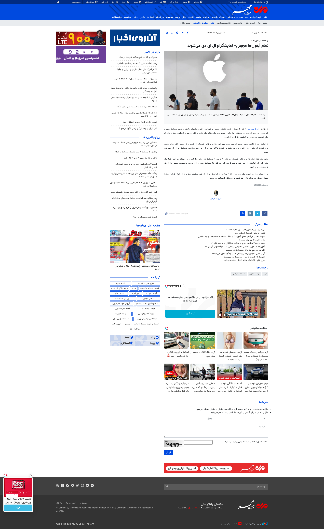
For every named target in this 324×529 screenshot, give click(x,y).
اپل (265, 274)
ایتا (113, 2)
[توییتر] (77, 485)
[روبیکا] (73, 485)
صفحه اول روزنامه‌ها (148, 226)
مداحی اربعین (148, 298)
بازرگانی (59, 503)
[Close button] (31, 475)
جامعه (198, 17)
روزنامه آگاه (135, 329)
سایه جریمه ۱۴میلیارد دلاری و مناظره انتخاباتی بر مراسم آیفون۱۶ (238, 243)
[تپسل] (166, 286)
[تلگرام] (92, 485)
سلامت (206, 17)
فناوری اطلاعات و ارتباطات (203, 23)
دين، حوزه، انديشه (235, 17)
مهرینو (127, 324)
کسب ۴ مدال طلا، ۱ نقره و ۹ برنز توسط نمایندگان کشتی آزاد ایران (136, 166)
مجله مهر (127, 17)
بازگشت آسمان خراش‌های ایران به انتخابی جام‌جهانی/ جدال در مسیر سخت (134, 175)
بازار (184, 17)
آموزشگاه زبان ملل (121, 319)
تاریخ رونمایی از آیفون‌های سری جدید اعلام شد (244, 230)
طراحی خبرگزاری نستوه (253, 523)
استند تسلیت (119, 293)
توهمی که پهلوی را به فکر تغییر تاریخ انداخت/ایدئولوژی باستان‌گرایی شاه (133, 184)
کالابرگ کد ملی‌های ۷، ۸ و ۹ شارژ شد (140, 158)
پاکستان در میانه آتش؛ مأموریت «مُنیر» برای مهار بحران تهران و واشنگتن (133, 90)
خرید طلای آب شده (119, 288)
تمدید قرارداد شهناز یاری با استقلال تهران (139, 122)
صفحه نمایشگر (239, 274)
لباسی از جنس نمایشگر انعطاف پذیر (250, 233)
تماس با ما (70, 503)
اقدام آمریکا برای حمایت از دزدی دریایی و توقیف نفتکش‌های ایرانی (136, 71)
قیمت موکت (151, 293)
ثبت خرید (190, 313)
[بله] (87, 485)
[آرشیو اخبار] (63, 485)
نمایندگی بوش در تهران (147, 319)
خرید (18, 508)
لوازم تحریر (120, 283)
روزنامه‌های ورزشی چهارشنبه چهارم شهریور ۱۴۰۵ (137, 268)
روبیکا (124, 2)
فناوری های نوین (224, 23)
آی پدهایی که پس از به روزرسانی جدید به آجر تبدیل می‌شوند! (238, 253)
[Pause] (220, 315)
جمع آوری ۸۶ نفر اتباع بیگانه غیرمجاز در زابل (138, 57)
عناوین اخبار (262, 23)
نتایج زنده (105, 2)
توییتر (135, 2)
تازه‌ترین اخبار (152, 52)
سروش (184, 2)
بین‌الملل (160, 17)
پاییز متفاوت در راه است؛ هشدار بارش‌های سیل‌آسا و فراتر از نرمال (134, 200)
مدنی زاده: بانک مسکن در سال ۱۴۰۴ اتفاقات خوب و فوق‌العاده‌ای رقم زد (134, 80)
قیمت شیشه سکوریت (149, 288)
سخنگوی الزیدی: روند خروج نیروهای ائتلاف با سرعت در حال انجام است (134, 144)
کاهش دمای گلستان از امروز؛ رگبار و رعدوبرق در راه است (135, 209)
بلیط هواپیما (120, 314)
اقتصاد (191, 17)
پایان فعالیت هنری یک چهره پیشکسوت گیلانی (137, 63)
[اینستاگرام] (82, 485)
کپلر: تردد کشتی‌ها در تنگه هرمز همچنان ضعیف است (134, 192)
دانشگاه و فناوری (218, 17)
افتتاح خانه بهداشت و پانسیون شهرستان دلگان (137, 107)
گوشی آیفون (254, 274)
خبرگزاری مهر (253, 129)
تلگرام (196, 2)
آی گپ (172, 2)
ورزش (177, 17)
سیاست (169, 17)
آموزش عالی (250, 23)
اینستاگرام (149, 2)
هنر (246, 17)
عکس (142, 17)
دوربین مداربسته (122, 298)
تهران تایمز (116, 324)
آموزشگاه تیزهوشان (146, 314)
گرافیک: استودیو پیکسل (229, 523)
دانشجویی (238, 23)
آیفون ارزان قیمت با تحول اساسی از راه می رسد (244, 257)
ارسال (168, 452)
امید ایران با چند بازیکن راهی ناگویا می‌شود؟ (138, 128)
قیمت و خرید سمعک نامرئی (146, 324)
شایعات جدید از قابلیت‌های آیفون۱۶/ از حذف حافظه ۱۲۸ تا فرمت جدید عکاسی (231, 236)
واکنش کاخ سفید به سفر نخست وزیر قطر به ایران (136, 152)
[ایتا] (58, 485)
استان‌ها (150, 17)
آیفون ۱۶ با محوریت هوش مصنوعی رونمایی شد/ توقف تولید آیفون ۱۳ (235, 246)
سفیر (134, 288)
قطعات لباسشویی (122, 308)
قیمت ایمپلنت (148, 308)
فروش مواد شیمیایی (121, 303)
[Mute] (225, 315)
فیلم (136, 17)
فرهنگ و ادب (255, 17)
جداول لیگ (90, 2)
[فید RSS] (67, 485)
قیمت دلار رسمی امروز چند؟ (145, 217)
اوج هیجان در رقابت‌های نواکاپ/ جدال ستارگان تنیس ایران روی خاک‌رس (134, 114)
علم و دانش (185, 23)
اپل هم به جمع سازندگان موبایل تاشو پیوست (245, 250)
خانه (265, 17)
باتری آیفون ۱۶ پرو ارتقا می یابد (252, 240)
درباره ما (83, 503)
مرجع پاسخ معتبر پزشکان (147, 303)
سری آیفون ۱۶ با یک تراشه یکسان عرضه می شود (244, 260)
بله (161, 2)
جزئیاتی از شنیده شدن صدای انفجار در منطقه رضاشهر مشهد (134, 99)
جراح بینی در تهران (146, 283)
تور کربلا (135, 293)
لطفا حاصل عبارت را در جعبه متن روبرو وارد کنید (246, 442)
